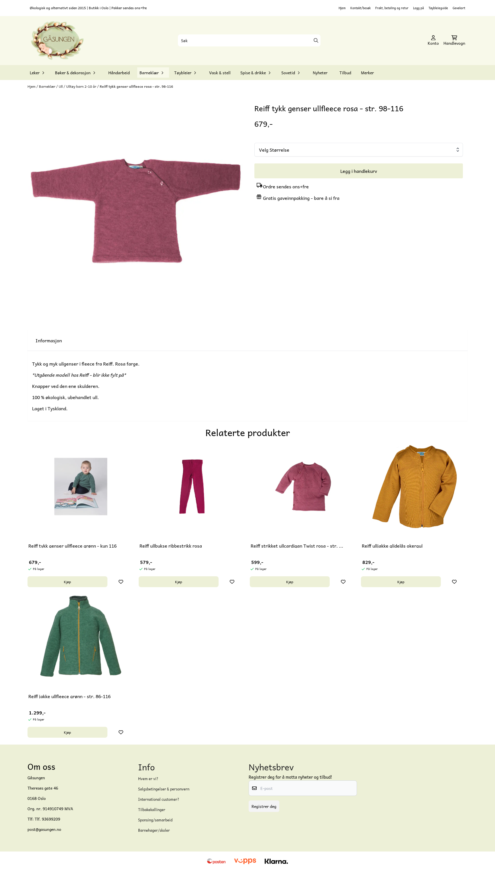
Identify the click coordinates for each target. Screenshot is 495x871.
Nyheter (320, 72)
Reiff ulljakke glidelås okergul (392, 545)
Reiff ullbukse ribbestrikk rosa (171, 545)
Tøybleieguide (438, 7)
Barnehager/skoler (154, 830)
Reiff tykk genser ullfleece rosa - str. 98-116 (136, 86)
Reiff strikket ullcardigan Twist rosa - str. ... (297, 545)
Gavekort (459, 7)
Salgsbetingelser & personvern (163, 789)
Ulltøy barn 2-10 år (81, 86)
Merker (367, 72)
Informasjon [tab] (49, 340)
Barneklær (47, 86)
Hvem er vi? (148, 779)
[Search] (316, 40)
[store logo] (57, 40)
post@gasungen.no (44, 829)
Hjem (342, 7)
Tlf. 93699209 (47, 819)
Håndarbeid (119, 72)
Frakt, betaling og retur (391, 7)
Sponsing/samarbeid (155, 820)
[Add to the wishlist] (121, 581)
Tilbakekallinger (151, 809)
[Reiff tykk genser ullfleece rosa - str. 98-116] (136, 212)
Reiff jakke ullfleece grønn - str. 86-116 (69, 696)
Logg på (418, 7)
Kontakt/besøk (360, 7)
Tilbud (345, 72)
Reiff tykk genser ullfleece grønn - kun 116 (72, 545)
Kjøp (67, 581)
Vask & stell (220, 72)
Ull (61, 86)
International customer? (158, 799)
